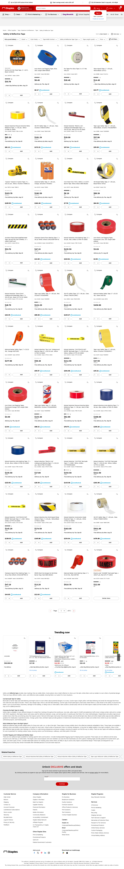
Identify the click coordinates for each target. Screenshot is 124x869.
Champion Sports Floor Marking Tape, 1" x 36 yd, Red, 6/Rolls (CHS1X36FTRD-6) (17, 574)
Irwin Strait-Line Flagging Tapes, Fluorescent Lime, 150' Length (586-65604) (105, 239)
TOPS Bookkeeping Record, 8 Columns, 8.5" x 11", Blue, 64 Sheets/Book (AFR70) (40, 656)
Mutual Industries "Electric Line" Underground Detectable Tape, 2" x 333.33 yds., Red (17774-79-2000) (74, 128)
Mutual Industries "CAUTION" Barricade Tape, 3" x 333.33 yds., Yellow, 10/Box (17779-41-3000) (105, 463)
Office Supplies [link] (12, 30)
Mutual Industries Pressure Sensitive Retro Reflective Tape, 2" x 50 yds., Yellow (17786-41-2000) (17, 128)
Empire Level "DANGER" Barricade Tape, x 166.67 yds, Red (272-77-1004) (106, 574)
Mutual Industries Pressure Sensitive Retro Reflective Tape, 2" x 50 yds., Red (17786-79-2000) (76, 407)
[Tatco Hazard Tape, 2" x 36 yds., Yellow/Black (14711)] (106, 57)
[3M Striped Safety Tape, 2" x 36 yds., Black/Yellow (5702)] (106, 170)
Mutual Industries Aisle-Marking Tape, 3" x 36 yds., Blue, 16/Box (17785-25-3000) (106, 406)
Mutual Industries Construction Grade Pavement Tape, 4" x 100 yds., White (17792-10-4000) (75, 519)
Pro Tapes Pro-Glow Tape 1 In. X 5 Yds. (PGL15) (75, 70)
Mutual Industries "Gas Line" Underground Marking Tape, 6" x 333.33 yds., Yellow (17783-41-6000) (47, 351)
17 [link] (36, 661)
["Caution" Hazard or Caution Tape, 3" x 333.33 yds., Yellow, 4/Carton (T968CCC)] (17, 170)
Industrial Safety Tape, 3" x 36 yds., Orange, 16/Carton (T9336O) (45, 183)
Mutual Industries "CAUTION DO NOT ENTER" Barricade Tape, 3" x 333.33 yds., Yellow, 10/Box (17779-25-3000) (76, 351)
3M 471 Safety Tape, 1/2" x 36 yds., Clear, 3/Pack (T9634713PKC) (76, 294)
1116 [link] (112, 661)
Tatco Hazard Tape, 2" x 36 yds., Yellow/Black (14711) (103, 70)
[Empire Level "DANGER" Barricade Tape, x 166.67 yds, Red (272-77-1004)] (106, 561)
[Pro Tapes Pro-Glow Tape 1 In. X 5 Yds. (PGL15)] (76, 57)
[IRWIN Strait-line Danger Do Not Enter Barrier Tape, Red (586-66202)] (47, 561)
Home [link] (4, 30)
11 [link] (86, 661)
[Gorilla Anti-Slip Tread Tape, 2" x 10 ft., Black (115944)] (17, 57)
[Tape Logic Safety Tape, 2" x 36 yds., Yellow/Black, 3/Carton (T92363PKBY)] (106, 114)
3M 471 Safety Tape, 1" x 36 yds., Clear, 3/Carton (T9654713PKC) (46, 127)
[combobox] (63, 8)
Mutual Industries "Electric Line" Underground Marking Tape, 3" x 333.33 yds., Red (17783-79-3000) (46, 463)
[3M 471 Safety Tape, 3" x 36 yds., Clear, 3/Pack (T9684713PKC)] (106, 506)
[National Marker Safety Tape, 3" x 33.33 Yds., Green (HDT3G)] (106, 282)
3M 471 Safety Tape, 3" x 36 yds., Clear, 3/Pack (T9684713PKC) (106, 518)
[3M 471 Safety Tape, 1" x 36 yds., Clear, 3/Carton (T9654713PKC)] (47, 114)
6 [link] (11, 134)
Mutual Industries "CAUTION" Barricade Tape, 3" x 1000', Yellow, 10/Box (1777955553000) (75, 463)
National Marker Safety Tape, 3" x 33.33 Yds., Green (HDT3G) (106, 294)
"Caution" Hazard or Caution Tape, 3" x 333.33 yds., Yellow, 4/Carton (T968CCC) (17, 183)
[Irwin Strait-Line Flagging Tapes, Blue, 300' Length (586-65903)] (47, 57)
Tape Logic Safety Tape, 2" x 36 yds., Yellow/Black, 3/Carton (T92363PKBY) (105, 127)
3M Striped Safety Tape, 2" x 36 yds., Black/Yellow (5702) (105, 183)
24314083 (7, 656)
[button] (88, 8)
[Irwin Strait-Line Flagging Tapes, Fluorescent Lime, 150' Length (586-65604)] (106, 226)
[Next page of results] (73, 610)
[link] (20, 2)
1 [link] (70, 77)
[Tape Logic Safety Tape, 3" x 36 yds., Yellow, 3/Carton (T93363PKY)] (106, 338)
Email (46, 777)
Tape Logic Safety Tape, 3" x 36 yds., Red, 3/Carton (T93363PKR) (47, 294)
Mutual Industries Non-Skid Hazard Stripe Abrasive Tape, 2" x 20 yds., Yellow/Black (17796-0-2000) (46, 519)
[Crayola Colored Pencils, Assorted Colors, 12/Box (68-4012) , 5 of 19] (115, 647)
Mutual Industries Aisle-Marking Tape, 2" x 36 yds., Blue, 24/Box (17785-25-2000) (17, 462)
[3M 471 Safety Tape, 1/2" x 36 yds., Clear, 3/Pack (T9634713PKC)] (76, 282)
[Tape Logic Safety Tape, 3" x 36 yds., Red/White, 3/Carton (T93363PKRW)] (47, 394)
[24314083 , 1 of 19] (15, 647)
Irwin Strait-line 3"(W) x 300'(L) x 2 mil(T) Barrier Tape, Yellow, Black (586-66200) (76, 183)
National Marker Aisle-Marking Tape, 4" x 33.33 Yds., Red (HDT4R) (76, 574)
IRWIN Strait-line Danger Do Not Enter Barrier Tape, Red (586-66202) (45, 574)
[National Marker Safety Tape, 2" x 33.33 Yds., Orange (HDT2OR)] (17, 338)
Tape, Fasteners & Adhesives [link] (26, 30)
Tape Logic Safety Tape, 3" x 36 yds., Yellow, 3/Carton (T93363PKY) (105, 350)
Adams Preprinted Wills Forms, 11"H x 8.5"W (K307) (89, 656)
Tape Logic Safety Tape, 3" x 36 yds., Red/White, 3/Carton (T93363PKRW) (45, 406)
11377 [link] (62, 661)
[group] (15, 657)
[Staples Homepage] (8, 8)
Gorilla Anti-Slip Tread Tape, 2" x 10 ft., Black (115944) (16, 71)
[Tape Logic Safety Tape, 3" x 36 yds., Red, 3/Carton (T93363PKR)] (47, 282)
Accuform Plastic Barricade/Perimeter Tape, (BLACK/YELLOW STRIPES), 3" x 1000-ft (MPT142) (16, 239)
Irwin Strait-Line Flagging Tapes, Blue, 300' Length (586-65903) (45, 70)
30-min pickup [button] (33, 670)
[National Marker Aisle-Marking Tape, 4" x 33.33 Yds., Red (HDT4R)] (76, 561)
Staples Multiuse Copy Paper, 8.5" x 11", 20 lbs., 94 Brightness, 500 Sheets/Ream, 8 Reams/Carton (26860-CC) (65, 657)
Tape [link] (36, 30)
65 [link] (11, 79)
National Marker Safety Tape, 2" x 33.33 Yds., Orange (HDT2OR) (17, 350)
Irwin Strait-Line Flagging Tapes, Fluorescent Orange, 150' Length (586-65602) (16, 407)
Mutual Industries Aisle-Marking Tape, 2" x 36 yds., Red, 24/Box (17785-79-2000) (76, 238)
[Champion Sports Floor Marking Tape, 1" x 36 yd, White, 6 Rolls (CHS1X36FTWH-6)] (47, 226)
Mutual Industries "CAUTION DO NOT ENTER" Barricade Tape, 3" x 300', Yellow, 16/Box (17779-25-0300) (17, 519)
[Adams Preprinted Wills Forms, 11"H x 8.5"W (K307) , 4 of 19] (90, 647)
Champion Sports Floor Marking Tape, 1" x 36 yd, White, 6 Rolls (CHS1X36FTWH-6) (47, 238)
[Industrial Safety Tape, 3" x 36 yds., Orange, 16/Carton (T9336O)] (47, 170)
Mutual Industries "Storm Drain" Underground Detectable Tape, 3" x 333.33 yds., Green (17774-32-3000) (16, 295)
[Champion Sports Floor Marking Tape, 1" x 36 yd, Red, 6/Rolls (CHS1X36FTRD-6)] (17, 561)
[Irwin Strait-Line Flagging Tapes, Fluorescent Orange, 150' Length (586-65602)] (17, 394)
